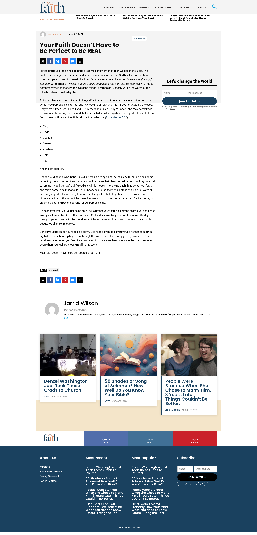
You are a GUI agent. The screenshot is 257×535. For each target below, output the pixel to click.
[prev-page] (78, 23)
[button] (214, 7)
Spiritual (139, 38)
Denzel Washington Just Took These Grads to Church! (95, 16)
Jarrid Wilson (54, 34)
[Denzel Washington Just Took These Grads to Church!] (68, 355)
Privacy (172, 109)
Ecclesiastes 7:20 (116, 117)
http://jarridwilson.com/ (75, 309)
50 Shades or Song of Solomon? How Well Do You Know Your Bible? (143, 16)
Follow (150, 432)
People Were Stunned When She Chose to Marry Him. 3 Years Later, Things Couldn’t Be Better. (190, 18)
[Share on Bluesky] (58, 61)
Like (106, 432)
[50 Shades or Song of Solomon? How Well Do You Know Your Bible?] (128, 355)
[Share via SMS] (73, 61)
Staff (47, 397)
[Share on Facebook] (50, 61)
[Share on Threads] (80, 61)
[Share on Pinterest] (65, 61)
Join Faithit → (189, 101)
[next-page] (83, 23)
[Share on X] (43, 61)
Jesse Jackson (172, 410)
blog (66, 318)
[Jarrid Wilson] (43, 34)
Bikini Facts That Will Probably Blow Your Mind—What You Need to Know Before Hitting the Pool (105, 508)
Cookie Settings (48, 481)
